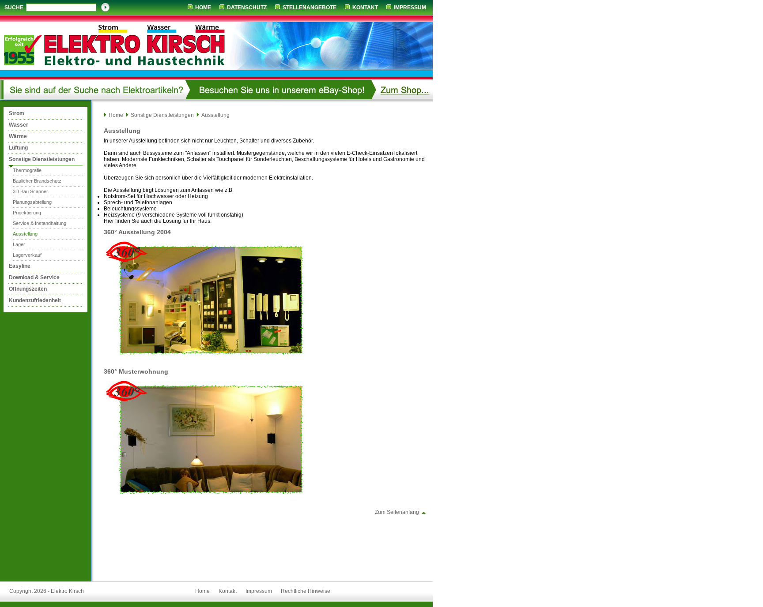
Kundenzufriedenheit (35, 300)
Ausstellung (25, 233)
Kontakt (365, 7)
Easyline (19, 266)
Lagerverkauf (27, 255)
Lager (19, 244)
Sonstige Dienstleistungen (42, 159)
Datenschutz (247, 7)
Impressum (410, 7)
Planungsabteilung (32, 202)
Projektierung (27, 212)
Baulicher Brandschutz (37, 181)
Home (203, 7)
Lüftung (18, 148)
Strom (16, 113)
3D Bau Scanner (30, 191)
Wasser (18, 125)
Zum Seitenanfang (397, 512)
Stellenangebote (309, 7)
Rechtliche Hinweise (305, 591)
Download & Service (34, 277)
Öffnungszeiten (28, 289)
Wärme (18, 136)
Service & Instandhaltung (39, 223)
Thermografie (27, 170)
